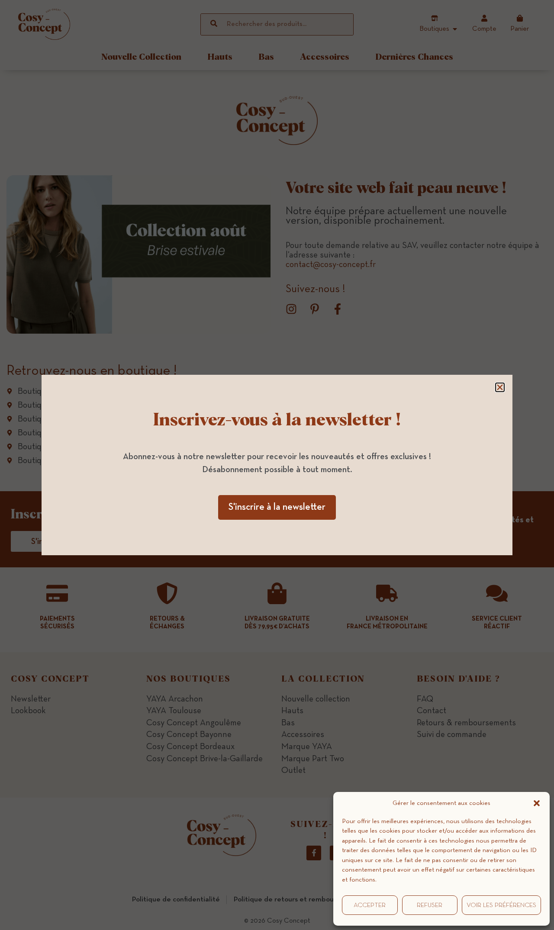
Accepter (370, 905)
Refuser (429, 905)
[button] (536, 803)
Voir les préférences (501, 905)
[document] (277, 465)
